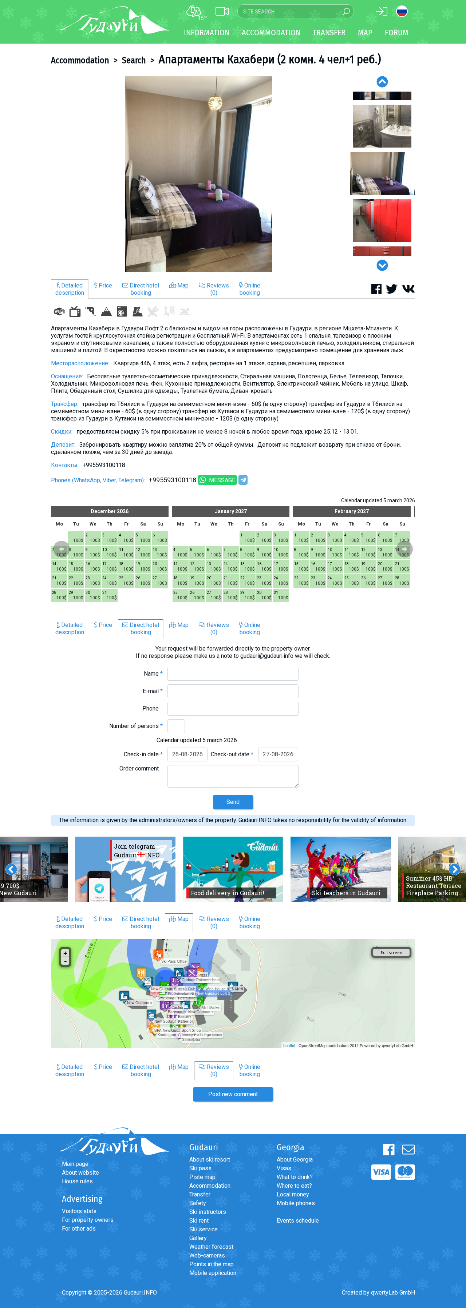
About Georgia (295, 1159)
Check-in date (143, 754)
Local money (293, 1194)
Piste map (202, 1177)
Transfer (199, 1194)
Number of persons (136, 726)
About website (80, 1172)
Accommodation (80, 60)
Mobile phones (296, 1203)
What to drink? (295, 1177)
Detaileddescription (69, 289)
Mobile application (212, 1272)
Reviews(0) (217, 289)
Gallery (198, 1238)
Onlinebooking (250, 289)
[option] (198, 174)
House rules (77, 1181)
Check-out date (232, 754)
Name (153, 673)
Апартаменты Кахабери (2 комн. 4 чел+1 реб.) (270, 59)
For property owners (88, 1219)
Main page (75, 1163)
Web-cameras (207, 1255)
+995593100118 (172, 480)
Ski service (203, 1229)
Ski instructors (207, 1211)
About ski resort (209, 1159)
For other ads (79, 1228)
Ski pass (200, 1168)
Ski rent (199, 1220)
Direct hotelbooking (143, 289)
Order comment (141, 768)
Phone (152, 708)
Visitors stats (79, 1211)
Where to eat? (294, 1185)
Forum (396, 32)
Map (365, 32)
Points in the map (211, 1264)
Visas (284, 1168)
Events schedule (298, 1220)
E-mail (153, 691)
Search (134, 60)
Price (104, 285)
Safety (197, 1203)
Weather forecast (211, 1246)
